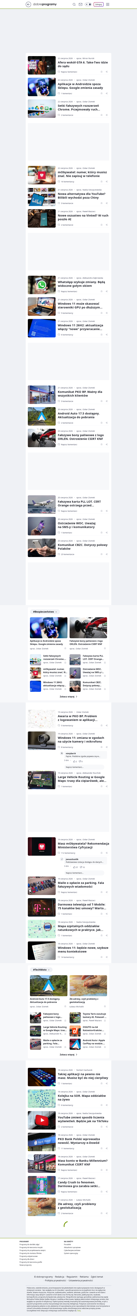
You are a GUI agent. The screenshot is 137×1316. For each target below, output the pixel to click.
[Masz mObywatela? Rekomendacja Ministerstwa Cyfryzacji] (42, 846)
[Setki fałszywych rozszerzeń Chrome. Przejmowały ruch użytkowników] (42, 108)
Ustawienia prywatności (81, 1280)
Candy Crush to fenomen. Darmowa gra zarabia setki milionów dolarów (78, 1186)
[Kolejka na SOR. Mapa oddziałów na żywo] (42, 1098)
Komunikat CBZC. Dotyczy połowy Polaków (83, 546)
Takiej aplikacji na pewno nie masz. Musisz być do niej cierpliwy (83, 1076)
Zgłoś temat (97, 1276)
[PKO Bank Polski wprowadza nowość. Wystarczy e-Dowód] (42, 1142)
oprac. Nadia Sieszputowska (89, 189)
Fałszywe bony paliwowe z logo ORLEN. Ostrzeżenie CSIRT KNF (81, 437)
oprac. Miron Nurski (85, 58)
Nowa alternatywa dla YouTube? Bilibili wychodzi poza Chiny (81, 195)
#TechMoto (40, 969)
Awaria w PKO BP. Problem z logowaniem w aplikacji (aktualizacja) (77, 719)
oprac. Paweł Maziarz (85, 211)
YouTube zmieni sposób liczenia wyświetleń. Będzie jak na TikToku (83, 1119)
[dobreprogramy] (47, 4)
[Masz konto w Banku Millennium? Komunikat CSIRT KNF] (42, 1163)
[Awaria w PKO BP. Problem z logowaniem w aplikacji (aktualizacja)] (42, 719)
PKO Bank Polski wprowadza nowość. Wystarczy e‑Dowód (79, 1141)
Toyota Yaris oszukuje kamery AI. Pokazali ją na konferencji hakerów (95, 1015)
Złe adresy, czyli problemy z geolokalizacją (84, 1000)
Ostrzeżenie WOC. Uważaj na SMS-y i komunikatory (92, 671)
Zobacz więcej (67, 696)
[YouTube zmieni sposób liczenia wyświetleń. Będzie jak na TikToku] (42, 1120)
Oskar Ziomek (82, 712)
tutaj (79, 1310)
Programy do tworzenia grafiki (31, 1262)
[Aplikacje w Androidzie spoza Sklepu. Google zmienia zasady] (42, 87)
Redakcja (59, 1276)
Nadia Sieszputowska (85, 922)
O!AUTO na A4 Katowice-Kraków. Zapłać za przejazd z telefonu (93, 1029)
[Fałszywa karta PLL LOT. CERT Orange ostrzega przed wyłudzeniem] (42, 504)
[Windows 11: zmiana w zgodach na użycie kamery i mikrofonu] (42, 740)
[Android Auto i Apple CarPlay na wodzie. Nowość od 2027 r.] (75, 1044)
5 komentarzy (67, 313)
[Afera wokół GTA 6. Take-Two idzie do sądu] (42, 65)
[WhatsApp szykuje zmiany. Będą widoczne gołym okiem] (42, 285)
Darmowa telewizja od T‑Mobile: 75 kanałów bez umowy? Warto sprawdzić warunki (81, 908)
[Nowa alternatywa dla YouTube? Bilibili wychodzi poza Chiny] (42, 197)
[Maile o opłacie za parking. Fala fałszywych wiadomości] (42, 886)
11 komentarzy (67, 1148)
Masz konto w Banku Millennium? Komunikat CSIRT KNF (83, 1162)
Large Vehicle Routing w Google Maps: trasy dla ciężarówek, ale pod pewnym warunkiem (81, 780)
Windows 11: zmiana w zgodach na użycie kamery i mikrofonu (81, 739)
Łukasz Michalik (77, 1006)
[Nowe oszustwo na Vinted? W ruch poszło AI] (42, 218)
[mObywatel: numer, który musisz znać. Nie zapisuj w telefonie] (42, 175)
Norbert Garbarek (84, 1070)
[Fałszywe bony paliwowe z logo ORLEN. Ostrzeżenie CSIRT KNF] (42, 438)
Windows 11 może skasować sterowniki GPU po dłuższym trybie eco (79, 307)
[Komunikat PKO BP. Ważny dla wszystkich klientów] (42, 395)
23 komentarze (67, 554)
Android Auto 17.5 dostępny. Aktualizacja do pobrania (79, 415)
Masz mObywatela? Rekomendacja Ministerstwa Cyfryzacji (83, 845)
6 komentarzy (67, 334)
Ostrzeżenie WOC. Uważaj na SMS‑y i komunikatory (77, 525)
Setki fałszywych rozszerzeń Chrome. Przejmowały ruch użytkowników (78, 109)
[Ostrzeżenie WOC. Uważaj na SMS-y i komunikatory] (42, 526)
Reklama (84, 1276)
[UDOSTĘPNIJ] (106, 71)
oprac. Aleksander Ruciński (88, 773)
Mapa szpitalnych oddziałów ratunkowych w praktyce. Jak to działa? (79, 929)
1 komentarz (66, 93)
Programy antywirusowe (29, 1256)
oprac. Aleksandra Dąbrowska (89, 278)
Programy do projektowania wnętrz (33, 1250)
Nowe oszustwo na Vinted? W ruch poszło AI (83, 217)
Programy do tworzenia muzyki (31, 1247)
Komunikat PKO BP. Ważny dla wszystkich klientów (80, 393)
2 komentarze (67, 115)
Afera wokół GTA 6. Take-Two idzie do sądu (83, 64)
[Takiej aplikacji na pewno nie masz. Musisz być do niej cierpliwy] (42, 1077)
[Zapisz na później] (101, 71)
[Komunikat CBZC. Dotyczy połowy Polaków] (42, 548)
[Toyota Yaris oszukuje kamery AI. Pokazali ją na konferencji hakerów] (75, 1017)
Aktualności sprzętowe (72, 1247)
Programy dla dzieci (27, 1259)
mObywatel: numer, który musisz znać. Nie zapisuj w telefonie (82, 174)
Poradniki (67, 1244)
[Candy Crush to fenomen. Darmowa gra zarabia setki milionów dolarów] (42, 1185)
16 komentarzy (67, 181)
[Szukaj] (74, 4)
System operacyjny (71, 1253)
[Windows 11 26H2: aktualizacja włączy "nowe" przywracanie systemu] (42, 328)
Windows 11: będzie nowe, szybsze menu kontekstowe (83, 949)
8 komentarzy (67, 747)
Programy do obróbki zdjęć (29, 1244)
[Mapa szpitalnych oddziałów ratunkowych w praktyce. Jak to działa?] (42, 929)
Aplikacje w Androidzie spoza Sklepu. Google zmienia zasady (80, 86)
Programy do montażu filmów (30, 1253)
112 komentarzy (68, 853)
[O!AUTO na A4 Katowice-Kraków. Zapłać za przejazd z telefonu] (75, 1031)
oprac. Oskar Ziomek (85, 80)
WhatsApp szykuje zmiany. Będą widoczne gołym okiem (81, 284)
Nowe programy (26, 1265)
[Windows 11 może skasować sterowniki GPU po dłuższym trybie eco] (42, 306)
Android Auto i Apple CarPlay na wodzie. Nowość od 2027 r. (94, 1042)
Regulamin (72, 1276)
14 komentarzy (67, 957)
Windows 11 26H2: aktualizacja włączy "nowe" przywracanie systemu (80, 329)
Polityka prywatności (55, 1280)
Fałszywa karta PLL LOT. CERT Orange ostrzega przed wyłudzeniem (79, 505)
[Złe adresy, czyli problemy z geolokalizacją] (88, 985)
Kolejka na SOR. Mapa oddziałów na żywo (82, 1097)
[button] (108, 4)
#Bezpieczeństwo (43, 611)
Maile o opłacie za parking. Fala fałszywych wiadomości (81, 884)
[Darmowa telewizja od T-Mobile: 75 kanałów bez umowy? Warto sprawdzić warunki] (42, 907)
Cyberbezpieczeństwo (72, 1250)
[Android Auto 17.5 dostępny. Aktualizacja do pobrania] (42, 416)
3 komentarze (67, 203)
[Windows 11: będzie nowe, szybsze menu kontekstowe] (42, 950)
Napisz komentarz (69, 72)
